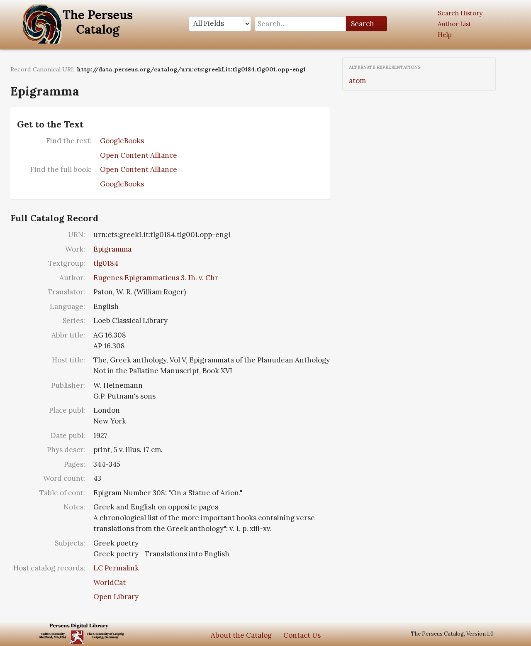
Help (445, 35)
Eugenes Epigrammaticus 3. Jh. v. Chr (155, 277)
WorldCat (109, 582)
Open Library (116, 596)
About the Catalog (241, 635)
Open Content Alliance (138, 155)
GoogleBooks (122, 140)
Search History (460, 13)
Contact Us (302, 635)
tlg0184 (105, 263)
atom (357, 80)
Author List (454, 24)
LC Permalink (116, 568)
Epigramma (112, 249)
